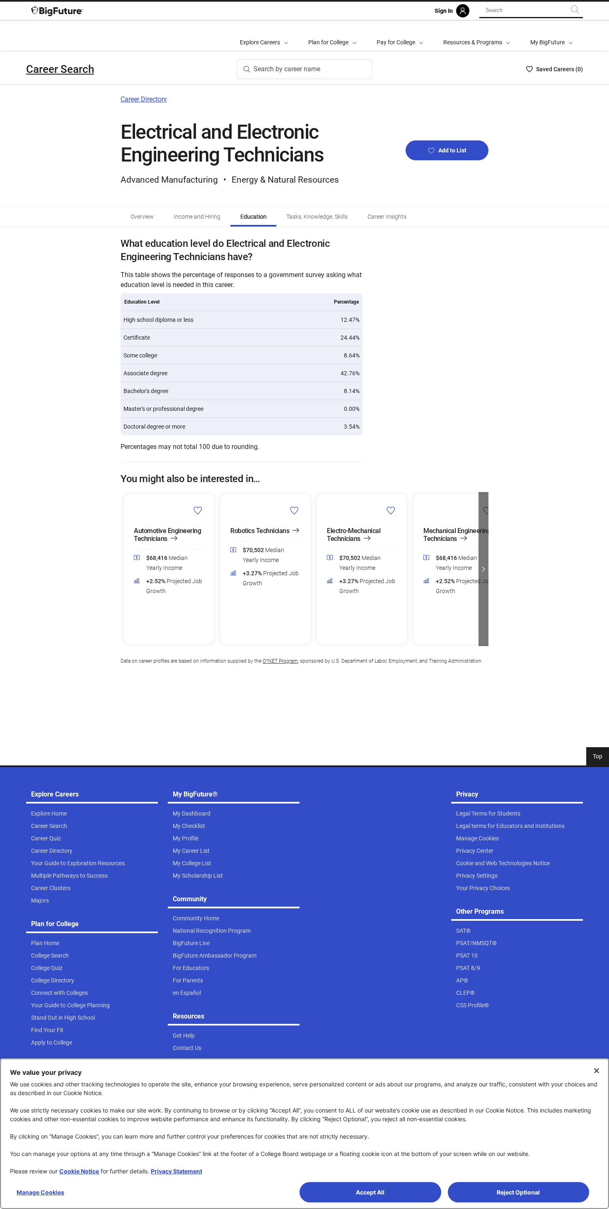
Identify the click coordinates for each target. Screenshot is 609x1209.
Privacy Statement (176, 1171)
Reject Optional (518, 1192)
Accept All (370, 1192)
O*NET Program (280, 661)
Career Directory (144, 99)
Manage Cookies (40, 1192)
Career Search (60, 69)
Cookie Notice (79, 1171)
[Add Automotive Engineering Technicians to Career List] (198, 510)
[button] (125, 569)
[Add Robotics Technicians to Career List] (294, 510)
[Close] (596, 1071)
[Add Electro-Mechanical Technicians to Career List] (391, 510)
